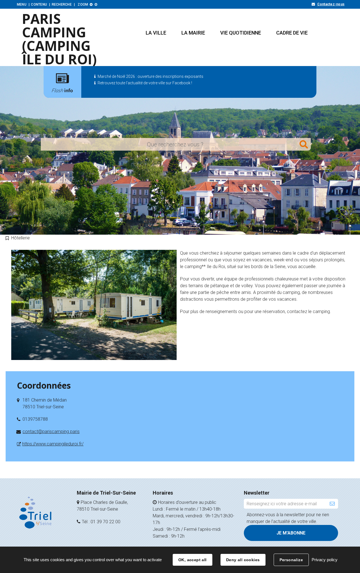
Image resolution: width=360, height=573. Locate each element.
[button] (156, 32)
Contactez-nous (331, 4)
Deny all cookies (243, 560)
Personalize (291, 560)
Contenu (39, 4)
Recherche (62, 4)
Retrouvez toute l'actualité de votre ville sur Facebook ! (145, 83)
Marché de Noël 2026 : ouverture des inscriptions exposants (150, 76)
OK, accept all (192, 560)
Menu (21, 4)
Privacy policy (325, 559)
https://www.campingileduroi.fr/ (53, 444)
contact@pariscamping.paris (51, 431)
